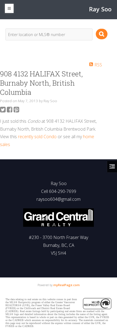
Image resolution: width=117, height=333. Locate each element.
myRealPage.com (66, 285)
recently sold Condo (37, 137)
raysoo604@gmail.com (58, 199)
